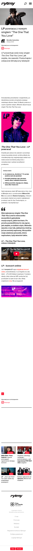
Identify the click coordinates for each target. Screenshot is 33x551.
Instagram (16, 543)
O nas (16, 516)
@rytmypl (7, 48)
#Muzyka (19, 548)
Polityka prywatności (16, 534)
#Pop (13, 548)
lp (2, 393)
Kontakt (16, 527)
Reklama (16, 523)
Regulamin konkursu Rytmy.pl (16, 531)
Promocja (16, 520)
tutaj (10, 281)
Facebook (10, 543)
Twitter (22, 543)
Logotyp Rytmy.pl (16, 538)
